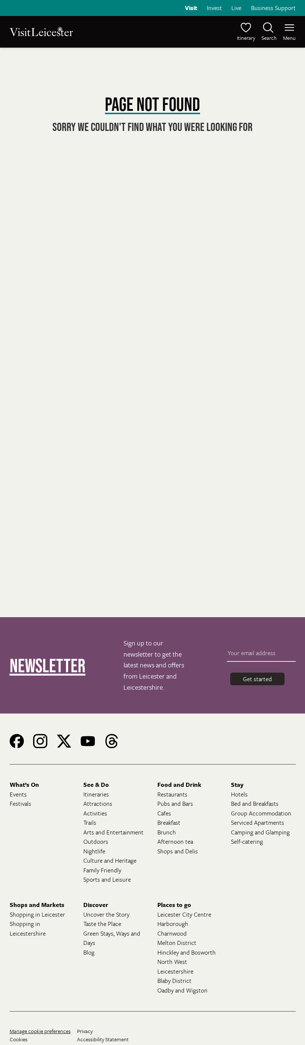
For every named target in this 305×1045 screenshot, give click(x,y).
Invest (214, 7)
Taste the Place (102, 923)
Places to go (174, 904)
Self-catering (247, 841)
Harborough (172, 923)
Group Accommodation (261, 813)
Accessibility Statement (103, 1039)
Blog (88, 952)
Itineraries (96, 794)
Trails (89, 822)
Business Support (273, 7)
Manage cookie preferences (40, 1031)
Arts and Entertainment (113, 832)
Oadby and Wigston (182, 990)
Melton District (176, 942)
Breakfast (168, 822)
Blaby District (174, 980)
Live (236, 7)
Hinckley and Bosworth (186, 952)
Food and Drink (179, 784)
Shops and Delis (177, 851)
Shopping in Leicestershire (28, 928)
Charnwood (172, 933)
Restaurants (172, 794)
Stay (237, 784)
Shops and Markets (37, 904)
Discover (95, 904)
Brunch (166, 832)
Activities (95, 813)
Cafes (164, 813)
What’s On (24, 784)
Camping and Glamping (260, 832)
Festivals (20, 803)
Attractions (97, 803)
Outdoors (95, 841)
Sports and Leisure (107, 879)
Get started (257, 678)
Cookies (19, 1039)
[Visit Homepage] (80, 31)
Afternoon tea (175, 841)
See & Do (96, 784)
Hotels (239, 794)
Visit (191, 7)
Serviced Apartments (257, 822)
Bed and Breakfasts (255, 803)
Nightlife (94, 851)
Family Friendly (102, 870)
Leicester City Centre (184, 914)
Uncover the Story (106, 914)
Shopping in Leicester (37, 914)
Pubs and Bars (175, 803)
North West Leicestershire (175, 966)
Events (18, 794)
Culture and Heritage (110, 860)
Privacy (85, 1031)
